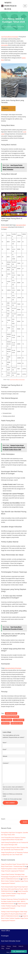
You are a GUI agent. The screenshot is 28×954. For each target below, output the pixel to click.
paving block (5, 723)
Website (5, 756)
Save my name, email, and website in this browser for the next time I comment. (14, 788)
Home (3, 946)
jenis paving (4, 45)
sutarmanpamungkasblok (10, 26)
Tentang (9, 946)
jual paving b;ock (6, 720)
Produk (14, 946)
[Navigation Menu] (25, 5)
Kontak (8, 948)
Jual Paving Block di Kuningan (9, 36)
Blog (2, 948)
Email (5, 749)
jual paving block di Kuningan (13, 668)
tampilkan (11, 108)
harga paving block (11, 713)
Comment (6, 763)
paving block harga (16, 723)
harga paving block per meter (10, 716)
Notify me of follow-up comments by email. (12, 795)
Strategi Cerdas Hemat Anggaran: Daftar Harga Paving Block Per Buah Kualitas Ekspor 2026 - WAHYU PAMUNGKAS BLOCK (14, 914)
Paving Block (21, 26)
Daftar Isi (21, 946)
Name (5, 742)
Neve (8, 952)
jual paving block (18, 720)
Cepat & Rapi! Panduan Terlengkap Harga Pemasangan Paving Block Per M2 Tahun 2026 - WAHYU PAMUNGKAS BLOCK (14, 877)
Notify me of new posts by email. (13, 799)
